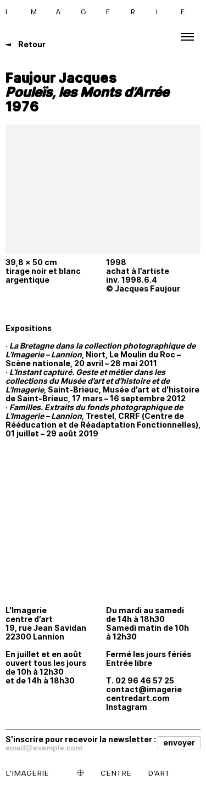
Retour (31, 44)
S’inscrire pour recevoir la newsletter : (80, 738)
